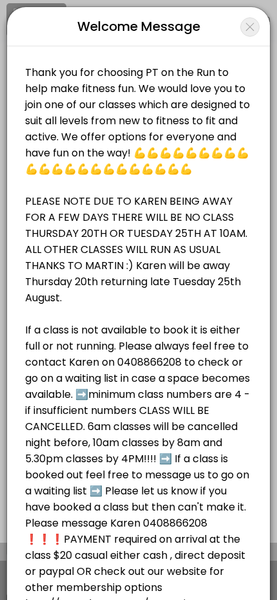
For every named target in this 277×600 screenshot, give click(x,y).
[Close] (250, 27)
